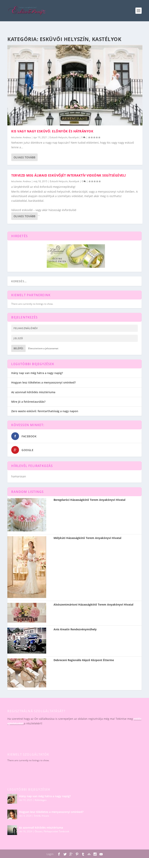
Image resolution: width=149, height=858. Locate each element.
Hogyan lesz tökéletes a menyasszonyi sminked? (43, 382)
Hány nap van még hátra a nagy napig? (37, 373)
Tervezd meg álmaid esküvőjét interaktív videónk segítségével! (68, 175)
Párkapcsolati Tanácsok (56, 831)
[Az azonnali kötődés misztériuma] (12, 830)
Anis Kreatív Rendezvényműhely (75, 629)
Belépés (18, 348)
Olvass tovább (24, 157)
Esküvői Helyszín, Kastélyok (64, 137)
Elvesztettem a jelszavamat (43, 348)
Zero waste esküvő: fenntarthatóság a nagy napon (44, 411)
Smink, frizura (41, 815)
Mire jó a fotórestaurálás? (28, 401)
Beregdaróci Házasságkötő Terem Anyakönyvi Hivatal (89, 500)
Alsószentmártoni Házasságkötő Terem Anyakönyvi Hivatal (93, 604)
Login (50, 854)
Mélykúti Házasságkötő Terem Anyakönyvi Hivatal (87, 538)
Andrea (27, 137)
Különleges (41, 800)
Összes (38, 831)
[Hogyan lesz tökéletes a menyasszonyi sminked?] (12, 814)
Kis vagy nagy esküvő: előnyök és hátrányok (52, 131)
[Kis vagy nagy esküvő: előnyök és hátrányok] (74, 85)
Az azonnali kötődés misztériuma (33, 392)
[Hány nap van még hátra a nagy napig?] (12, 799)
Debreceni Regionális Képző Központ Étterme (84, 660)
